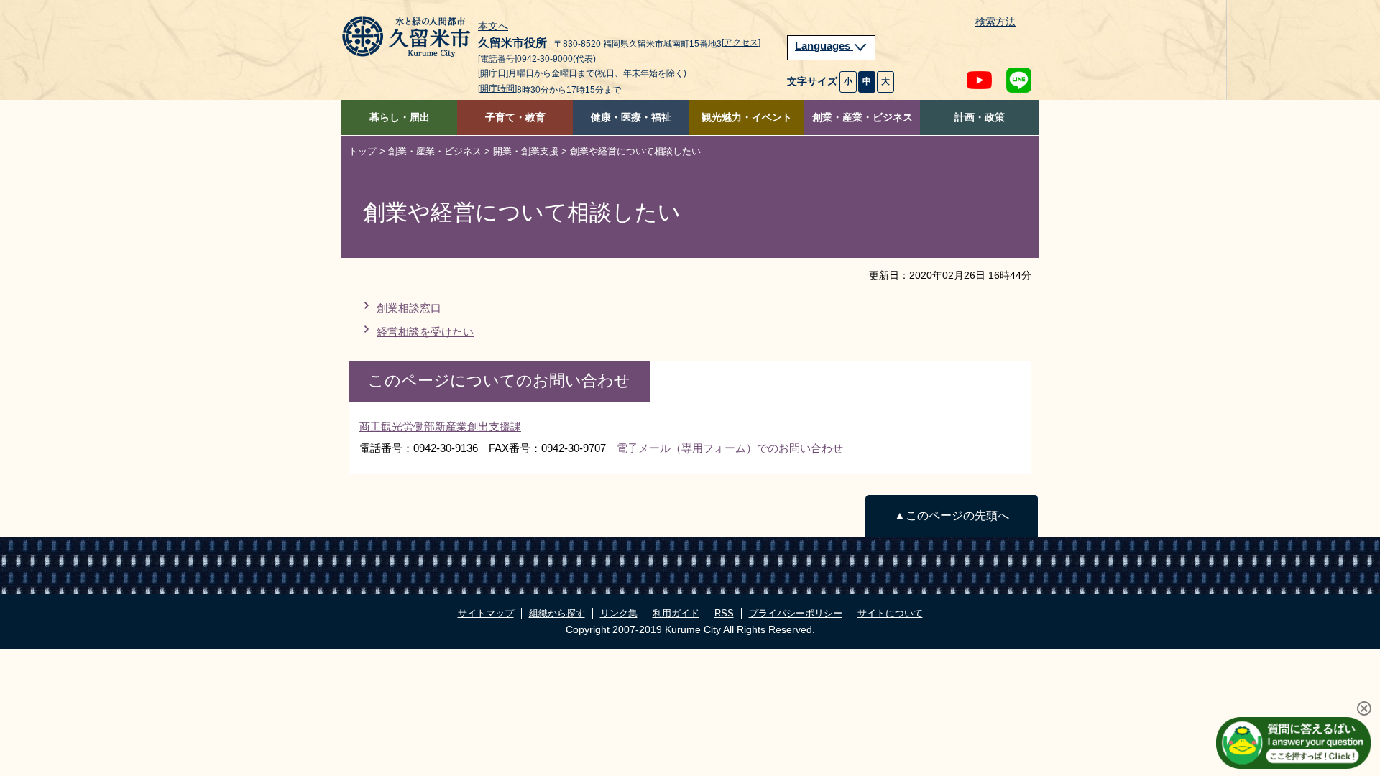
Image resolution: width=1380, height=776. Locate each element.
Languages (824, 46)
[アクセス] (741, 42)
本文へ (493, 27)
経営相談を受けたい (425, 331)
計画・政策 (979, 117)
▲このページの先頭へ (951, 515)
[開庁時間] (497, 88)
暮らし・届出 (399, 117)
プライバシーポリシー (795, 613)
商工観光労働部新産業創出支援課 (440, 426)
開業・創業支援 (525, 151)
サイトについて (890, 613)
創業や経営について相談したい (635, 151)
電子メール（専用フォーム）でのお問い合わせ (730, 448)
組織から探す (557, 613)
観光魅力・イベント (747, 117)
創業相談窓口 (409, 308)
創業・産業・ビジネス (862, 117)
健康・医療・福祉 (631, 117)
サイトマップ (486, 613)
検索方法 (995, 22)
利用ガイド (676, 613)
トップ (363, 151)
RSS (724, 613)
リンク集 (619, 613)
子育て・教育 (515, 117)
